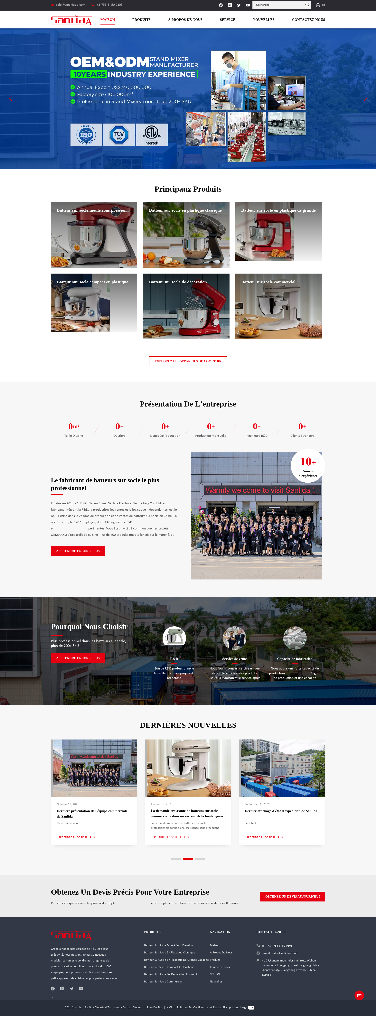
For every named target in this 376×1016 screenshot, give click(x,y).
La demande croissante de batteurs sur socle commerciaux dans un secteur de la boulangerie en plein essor (186, 814)
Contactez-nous (311, 19)
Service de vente (234, 658)
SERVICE (239, 19)
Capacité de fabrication (295, 658)
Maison (129, 19)
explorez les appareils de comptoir (188, 361)
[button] (10, 98)
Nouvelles (271, 19)
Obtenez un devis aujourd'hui (297, 896)
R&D (174, 658)
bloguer (138, 1007)
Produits (160, 19)
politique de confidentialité (194, 1007)
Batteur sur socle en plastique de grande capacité (176, 959)
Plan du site (154, 1007)
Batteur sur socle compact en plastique (169, 967)
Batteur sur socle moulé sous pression (168, 945)
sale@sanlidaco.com (71, 5)
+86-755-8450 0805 (110, 5)
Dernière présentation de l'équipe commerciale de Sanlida (93, 813)
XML (170, 1007)
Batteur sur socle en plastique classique (169, 952)
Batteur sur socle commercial (163, 981)
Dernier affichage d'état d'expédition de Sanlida (280, 811)
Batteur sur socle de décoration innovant (170, 974)
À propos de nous (200, 19)
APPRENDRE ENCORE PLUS (73, 551)
